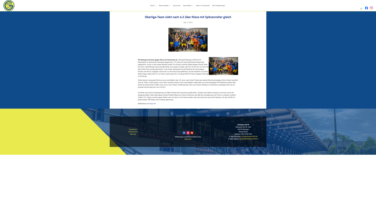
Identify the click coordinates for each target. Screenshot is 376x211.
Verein (152, 5)
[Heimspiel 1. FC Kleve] (188, 51)
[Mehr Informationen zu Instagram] (371, 8)
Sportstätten (187, 5)
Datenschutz (132, 132)
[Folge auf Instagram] (188, 132)
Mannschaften (164, 5)
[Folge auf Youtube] (191, 132)
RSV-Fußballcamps (218, 5)
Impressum (133, 129)
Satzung (133, 134)
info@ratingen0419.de (249, 136)
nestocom (188, 139)
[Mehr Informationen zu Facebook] (366, 8)
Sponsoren (177, 5)
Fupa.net (153, 104)
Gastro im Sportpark (203, 5)
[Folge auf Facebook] (184, 132)
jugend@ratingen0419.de (248, 139)
